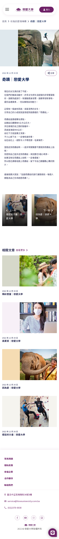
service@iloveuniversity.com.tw (24, 501)
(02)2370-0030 (14, 507)
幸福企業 (8, 471)
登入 (48, 9)
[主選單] (7, 10)
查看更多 (20, 250)
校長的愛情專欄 (18, 21)
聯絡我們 (8, 484)
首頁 (4, 21)
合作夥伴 (8, 478)
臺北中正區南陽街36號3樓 (19, 494)
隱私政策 (8, 465)
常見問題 (8, 458)
